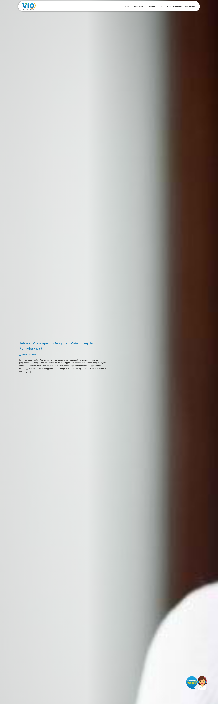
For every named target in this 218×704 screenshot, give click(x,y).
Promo (162, 6)
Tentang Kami (137, 6)
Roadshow (177, 6)
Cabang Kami (189, 6)
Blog (169, 6)
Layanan (151, 6)
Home (127, 6)
